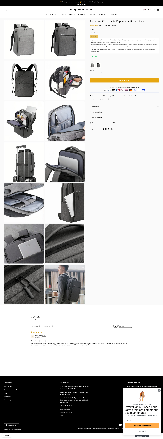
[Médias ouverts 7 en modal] (40, 145)
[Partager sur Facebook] (103, 129)
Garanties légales (65, 409)
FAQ (5, 393)
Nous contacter (64, 398)
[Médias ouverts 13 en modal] (40, 268)
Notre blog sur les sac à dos (12, 400)
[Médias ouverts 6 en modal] (81, 104)
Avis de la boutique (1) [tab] (47, 326)
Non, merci (142, 431)
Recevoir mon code (142, 425)
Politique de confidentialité (99, 428)
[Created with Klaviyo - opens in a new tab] (142, 436)
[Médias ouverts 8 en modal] (81, 145)
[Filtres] (115, 326)
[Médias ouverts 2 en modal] (81, 23)
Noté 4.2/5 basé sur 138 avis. (107, 25)
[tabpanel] (124, 45)
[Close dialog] (159, 390)
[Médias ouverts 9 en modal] (40, 186)
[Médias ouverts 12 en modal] (81, 227)
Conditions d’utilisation (113, 428)
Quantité (92, 70)
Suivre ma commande (10, 390)
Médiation (63, 416)
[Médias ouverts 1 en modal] (40, 23)
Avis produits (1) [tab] (35, 326)
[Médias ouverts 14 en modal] (81, 268)
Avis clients (7, 396)
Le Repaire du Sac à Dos (15, 429)
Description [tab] (94, 36)
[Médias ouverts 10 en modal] (81, 186)
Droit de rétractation (66, 412)
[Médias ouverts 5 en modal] (40, 104)
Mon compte (8, 386)
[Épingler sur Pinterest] (109, 129)
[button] (5, 9)
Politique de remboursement (84, 428)
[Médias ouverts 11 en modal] (40, 227)
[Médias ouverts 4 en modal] (81, 64)
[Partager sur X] (106, 129)
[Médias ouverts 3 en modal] (40, 64)
